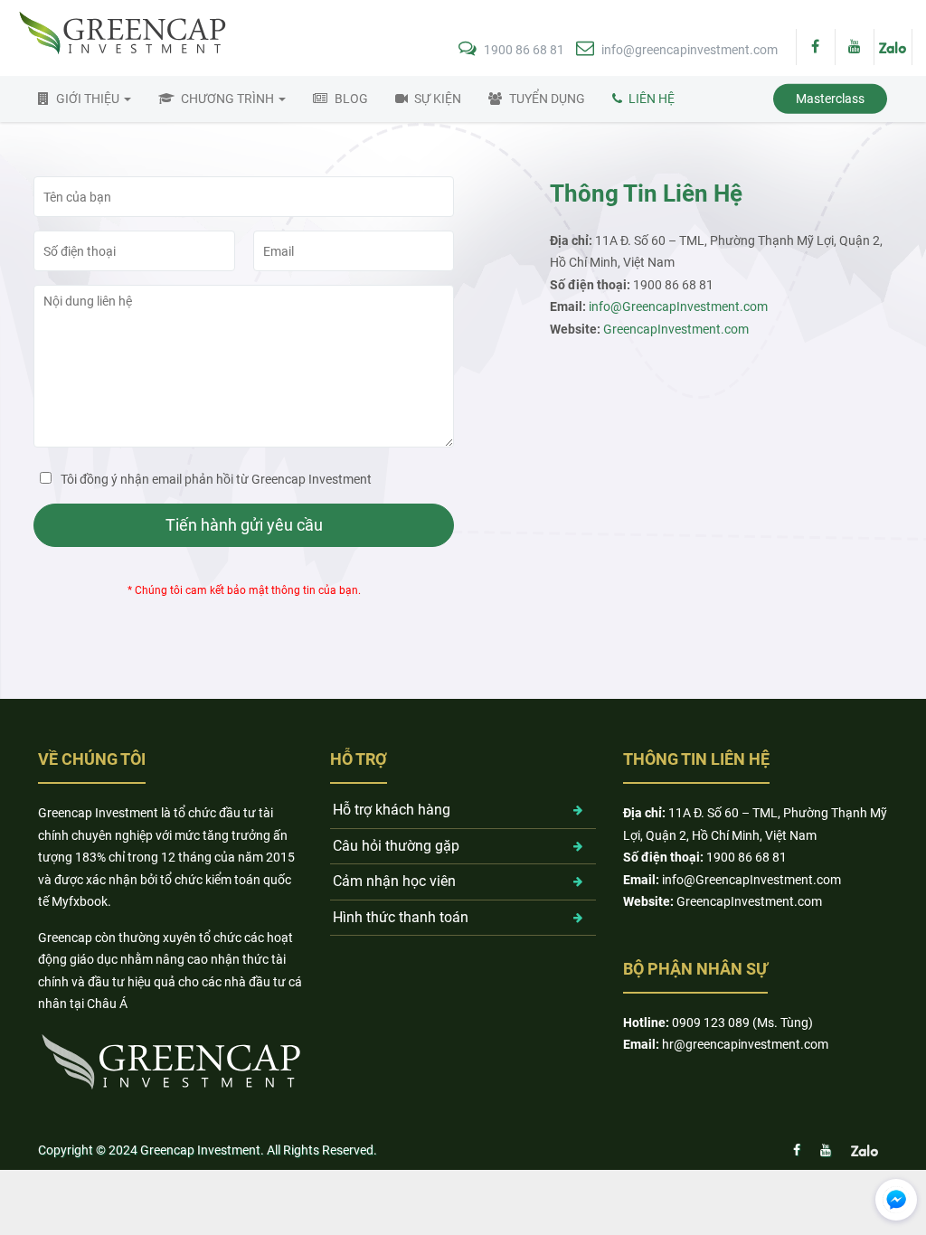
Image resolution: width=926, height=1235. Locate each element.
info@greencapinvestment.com (688, 49)
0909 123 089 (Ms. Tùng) (742, 1022)
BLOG (351, 98)
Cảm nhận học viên (394, 881)
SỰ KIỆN (437, 98)
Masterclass (830, 98)
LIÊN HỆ (651, 98)
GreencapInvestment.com (676, 329)
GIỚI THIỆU (89, 98)
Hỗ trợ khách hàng (391, 809)
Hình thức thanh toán (400, 917)
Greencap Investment (200, 1150)
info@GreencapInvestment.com (678, 306)
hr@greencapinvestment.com (745, 1044)
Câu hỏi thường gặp (396, 845)
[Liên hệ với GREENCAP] (896, 1200)
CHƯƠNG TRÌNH (229, 98)
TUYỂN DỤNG (547, 98)
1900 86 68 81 (524, 49)
